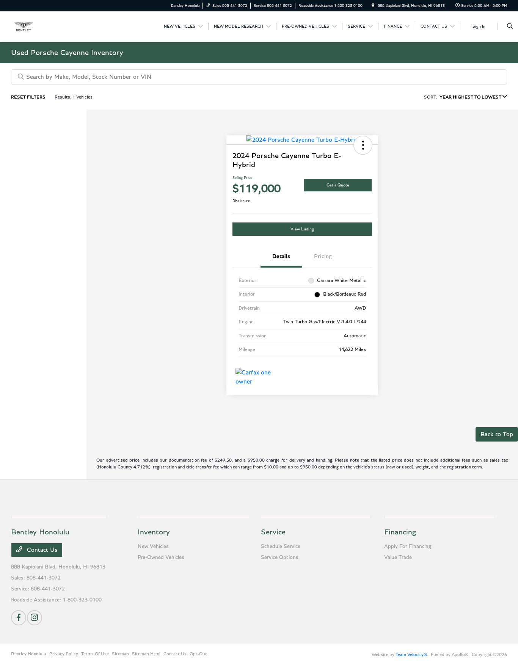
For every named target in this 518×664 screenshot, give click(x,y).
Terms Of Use (95, 653)
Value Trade (398, 557)
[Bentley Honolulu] (45, 26)
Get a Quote (337, 185)
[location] (373, 6)
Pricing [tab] (323, 256)
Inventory (154, 532)
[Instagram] (34, 617)
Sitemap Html (146, 653)
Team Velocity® (411, 654)
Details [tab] (281, 256)
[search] (510, 26)
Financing (400, 532)
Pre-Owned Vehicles (161, 557)
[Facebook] (18, 617)
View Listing (302, 229)
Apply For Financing (407, 546)
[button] (362, 145)
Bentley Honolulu (28, 653)
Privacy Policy (63, 653)
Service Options (279, 557)
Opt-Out (198, 653)
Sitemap (120, 653)
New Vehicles (153, 546)
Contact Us (41, 550)
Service (273, 532)
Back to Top (496, 434)
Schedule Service (280, 546)
